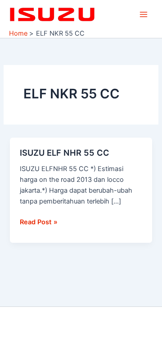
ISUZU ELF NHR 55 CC (64, 152)
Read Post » (39, 221)
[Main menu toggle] (143, 14)
